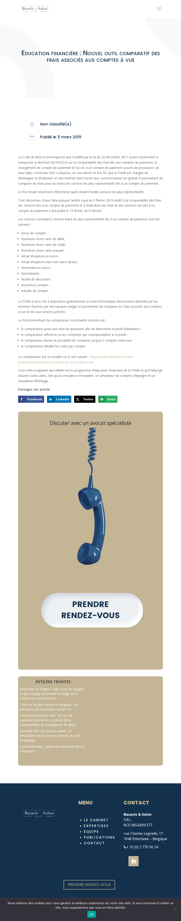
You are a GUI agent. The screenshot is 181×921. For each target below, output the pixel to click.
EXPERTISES (96, 825)
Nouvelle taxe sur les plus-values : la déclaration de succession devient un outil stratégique (49, 735)
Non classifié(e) (56, 124)
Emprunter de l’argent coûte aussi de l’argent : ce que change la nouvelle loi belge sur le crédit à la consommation (52, 693)
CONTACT (94, 843)
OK (92, 914)
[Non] (175, 909)
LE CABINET (96, 820)
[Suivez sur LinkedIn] (133, 861)
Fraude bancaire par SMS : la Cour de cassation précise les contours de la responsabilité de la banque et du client (47, 720)
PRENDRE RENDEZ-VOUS (89, 884)
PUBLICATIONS (99, 837)
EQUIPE (91, 831)
